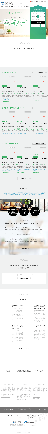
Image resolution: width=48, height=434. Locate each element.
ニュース (24, 417)
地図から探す (43, 409)
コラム (18, 6)
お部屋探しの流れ (39, 415)
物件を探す (13, 6)
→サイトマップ (35, 427)
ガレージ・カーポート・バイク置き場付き (39, 59)
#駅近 (18, 98)
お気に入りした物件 (34, 1)
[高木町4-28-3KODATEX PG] (39, 160)
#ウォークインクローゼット (7, 170)
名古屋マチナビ (23, 274)
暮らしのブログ (35, 274)
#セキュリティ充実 (5, 98)
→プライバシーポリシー (25, 427)
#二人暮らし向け (32, 193)
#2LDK (43, 98)
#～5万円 (23, 194)
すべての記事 (12, 274)
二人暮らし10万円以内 (16, 60)
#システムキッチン (8, 99)
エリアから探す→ (36, 397)
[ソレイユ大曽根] (8, 89)
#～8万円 (40, 98)
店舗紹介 (28, 6)
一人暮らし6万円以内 (8, 60)
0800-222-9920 (25, 425)
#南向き (9, 193)
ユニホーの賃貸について (5, 6)
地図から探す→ (36, 398)
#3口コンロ (41, 169)
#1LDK (18, 194)
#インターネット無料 (36, 133)
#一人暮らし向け (20, 192)
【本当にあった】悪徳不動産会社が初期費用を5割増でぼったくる (39, 307)
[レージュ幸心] (39, 89)
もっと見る (39, 72)
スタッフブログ (18, 417)
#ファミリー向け (35, 98)
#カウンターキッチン (10, 194)
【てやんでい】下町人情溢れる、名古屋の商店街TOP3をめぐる (17, 327)
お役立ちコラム (19, 415)
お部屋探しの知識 (24, 278)
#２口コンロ (27, 194)
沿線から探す (23, 409)
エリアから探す (33, 409)
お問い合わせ (30, 417)
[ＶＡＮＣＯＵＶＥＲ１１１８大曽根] (24, 160)
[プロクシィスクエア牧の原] (39, 124)
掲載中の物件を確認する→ (22, 399)
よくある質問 (22, 6)
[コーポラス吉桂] (24, 89)
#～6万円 (24, 98)
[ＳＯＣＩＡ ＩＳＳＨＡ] (8, 160)
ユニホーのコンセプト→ (5, 397)
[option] (8, 58)
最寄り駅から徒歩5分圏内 (24, 60)
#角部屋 (21, 98)
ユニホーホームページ (14, 427)
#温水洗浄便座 (26, 169)
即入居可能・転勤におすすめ (31, 59)
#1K (16, 194)
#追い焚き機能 (27, 192)
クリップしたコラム (44, 1)
